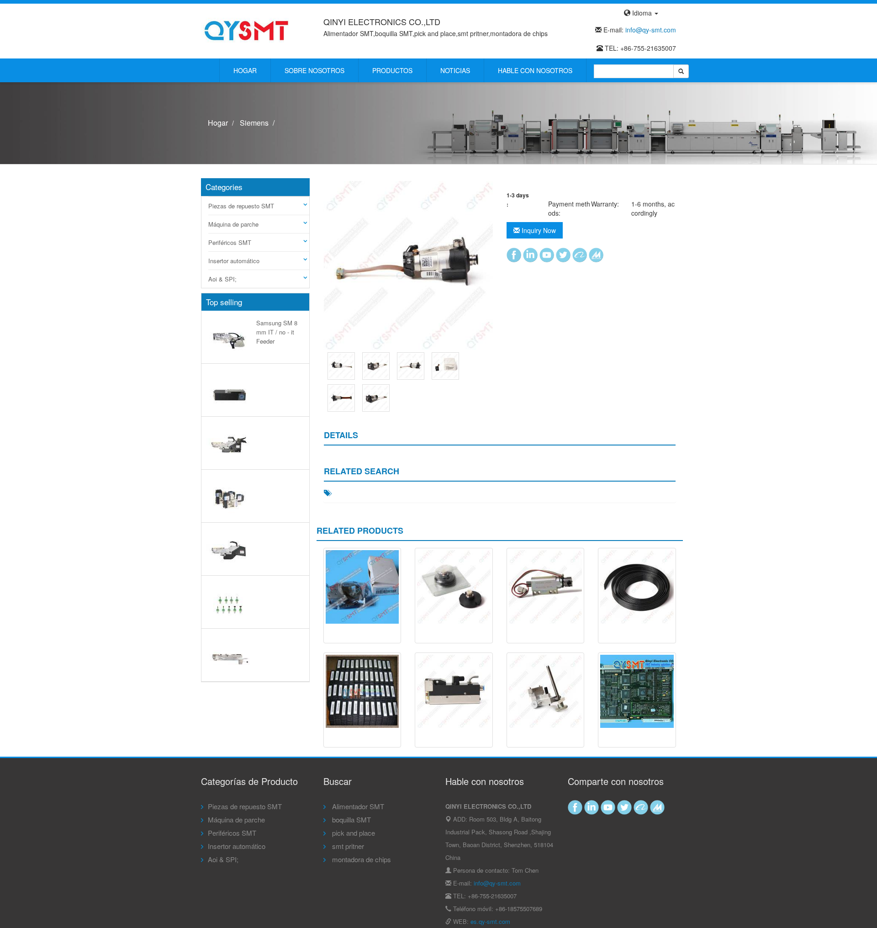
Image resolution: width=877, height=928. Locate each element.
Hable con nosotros (535, 70)
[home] (246, 30)
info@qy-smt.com (650, 29)
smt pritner (347, 846)
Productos (392, 70)
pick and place (352, 833)
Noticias (455, 70)
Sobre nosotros (314, 70)
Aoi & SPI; (222, 279)
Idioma (642, 12)
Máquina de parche (233, 224)
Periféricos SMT (229, 242)
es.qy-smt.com (490, 921)
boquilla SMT (350, 819)
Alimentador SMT (357, 806)
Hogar (245, 70)
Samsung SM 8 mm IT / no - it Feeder (276, 331)
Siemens (254, 122)
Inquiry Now (538, 230)
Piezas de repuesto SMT (241, 206)
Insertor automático (233, 260)
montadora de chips (360, 859)
